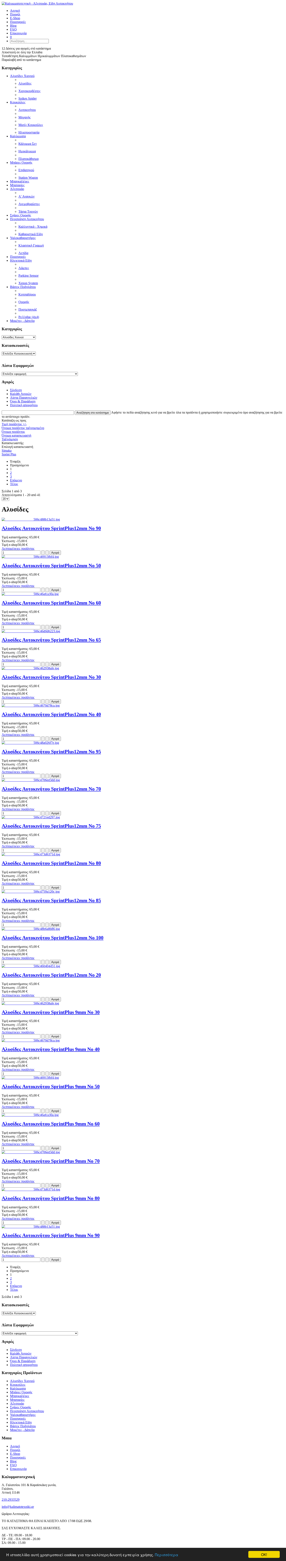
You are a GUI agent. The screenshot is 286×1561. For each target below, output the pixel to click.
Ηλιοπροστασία (28, 132)
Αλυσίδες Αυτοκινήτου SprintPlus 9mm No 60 (51, 1123)
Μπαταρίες (17, 185)
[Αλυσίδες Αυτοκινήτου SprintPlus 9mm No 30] (30, 1003)
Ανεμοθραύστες (29, 204)
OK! (264, 1554)
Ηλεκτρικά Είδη (21, 260)
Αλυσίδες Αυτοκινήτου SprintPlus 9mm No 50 (51, 1086)
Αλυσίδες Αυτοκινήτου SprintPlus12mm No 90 (51, 528)
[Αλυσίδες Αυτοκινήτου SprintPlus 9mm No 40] (31, 1040)
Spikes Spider (27, 98)
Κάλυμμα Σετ (27, 143)
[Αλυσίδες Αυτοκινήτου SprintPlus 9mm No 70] (31, 1152)
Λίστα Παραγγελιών (23, 397)
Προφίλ (15, 1450)
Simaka (7, 450)
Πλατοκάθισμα (28, 159)
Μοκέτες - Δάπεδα (22, 321)
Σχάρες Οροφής (20, 215)
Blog (13, 1461)
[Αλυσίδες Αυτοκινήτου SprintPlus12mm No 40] (31, 705)
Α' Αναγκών (26, 196)
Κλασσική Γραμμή (31, 245)
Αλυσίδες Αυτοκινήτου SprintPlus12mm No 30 (51, 677)
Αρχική (15, 1446)
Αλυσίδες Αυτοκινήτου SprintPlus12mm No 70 (51, 789)
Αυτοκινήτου (27, 110)
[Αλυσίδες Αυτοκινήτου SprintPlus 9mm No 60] (30, 1115)
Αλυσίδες (24, 83)
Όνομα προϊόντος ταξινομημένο (23, 428)
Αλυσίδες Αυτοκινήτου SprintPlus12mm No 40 (51, 714)
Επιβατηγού (26, 170)
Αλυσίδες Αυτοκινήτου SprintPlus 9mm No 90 (51, 1235)
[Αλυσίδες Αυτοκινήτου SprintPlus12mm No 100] (31, 929)
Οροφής (23, 302)
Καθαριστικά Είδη (30, 234)
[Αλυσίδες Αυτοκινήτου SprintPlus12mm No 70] (31, 780)
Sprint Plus (9, 454)
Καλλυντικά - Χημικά (32, 226)
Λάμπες (23, 268)
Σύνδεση (16, 390)
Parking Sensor (28, 275)
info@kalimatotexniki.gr (18, 1506)
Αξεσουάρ (17, 189)
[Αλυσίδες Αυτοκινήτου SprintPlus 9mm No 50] (30, 1077)
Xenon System (28, 283)
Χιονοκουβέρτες (29, 91)
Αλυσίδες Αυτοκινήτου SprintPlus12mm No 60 (51, 603)
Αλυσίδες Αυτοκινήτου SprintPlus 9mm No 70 (51, 1161)
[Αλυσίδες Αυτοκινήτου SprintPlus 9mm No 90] (31, 1226)
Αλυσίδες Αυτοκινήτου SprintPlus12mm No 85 (51, 900)
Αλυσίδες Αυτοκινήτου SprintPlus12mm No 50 (51, 565)
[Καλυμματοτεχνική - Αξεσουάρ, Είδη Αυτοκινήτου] (37, 3)
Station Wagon (28, 177)
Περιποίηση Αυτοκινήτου (27, 219)
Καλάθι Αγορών (20, 394)
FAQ (13, 1465)
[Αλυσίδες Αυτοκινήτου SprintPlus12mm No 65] (31, 631)
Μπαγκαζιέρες (19, 181)
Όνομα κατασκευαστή (16, 435)
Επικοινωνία (18, 1469)
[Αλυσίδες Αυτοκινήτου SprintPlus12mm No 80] (31, 854)
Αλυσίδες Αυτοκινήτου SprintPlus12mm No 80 (51, 863)
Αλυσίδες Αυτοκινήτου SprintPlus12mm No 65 (51, 640)
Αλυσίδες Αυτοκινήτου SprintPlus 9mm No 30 (51, 1012)
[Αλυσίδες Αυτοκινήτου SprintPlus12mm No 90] (31, 519)
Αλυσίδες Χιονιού (22, 76)
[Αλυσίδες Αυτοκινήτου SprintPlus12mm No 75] (31, 817)
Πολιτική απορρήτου (24, 405)
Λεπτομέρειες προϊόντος (18, 548)
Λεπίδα (23, 253)
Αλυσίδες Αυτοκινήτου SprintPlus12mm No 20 (51, 975)
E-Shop (15, 1454)
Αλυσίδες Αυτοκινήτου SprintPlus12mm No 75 (51, 826)
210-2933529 (10, 1499)
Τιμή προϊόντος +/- (14, 424)
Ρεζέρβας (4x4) (28, 317)
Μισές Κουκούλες (30, 125)
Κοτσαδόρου (27, 294)
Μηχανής (24, 117)
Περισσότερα (166, 1554)
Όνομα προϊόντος (13, 431)
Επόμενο (16, 480)
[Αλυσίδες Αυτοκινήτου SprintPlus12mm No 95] (30, 742)
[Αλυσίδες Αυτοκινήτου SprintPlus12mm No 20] (31, 966)
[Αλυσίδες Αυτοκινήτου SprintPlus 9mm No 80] (31, 1189)
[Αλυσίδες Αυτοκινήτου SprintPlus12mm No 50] (30, 556)
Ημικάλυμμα (27, 151)
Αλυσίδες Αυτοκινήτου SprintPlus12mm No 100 (52, 937)
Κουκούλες (17, 102)
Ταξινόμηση (10, 439)
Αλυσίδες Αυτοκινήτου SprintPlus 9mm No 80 (51, 1198)
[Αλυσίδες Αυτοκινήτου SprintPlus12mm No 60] (30, 594)
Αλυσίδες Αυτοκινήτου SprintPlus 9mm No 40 (51, 1049)
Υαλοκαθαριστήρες (23, 238)
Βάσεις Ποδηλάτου (23, 287)
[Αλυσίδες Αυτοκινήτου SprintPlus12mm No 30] (30, 668)
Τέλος (14, 484)
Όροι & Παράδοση (22, 401)
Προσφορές (18, 256)
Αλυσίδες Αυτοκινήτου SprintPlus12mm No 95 (51, 751)
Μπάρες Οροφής (21, 162)
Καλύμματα (18, 136)
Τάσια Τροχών (28, 211)
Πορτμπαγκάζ (27, 309)
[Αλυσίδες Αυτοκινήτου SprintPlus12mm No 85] (31, 891)
